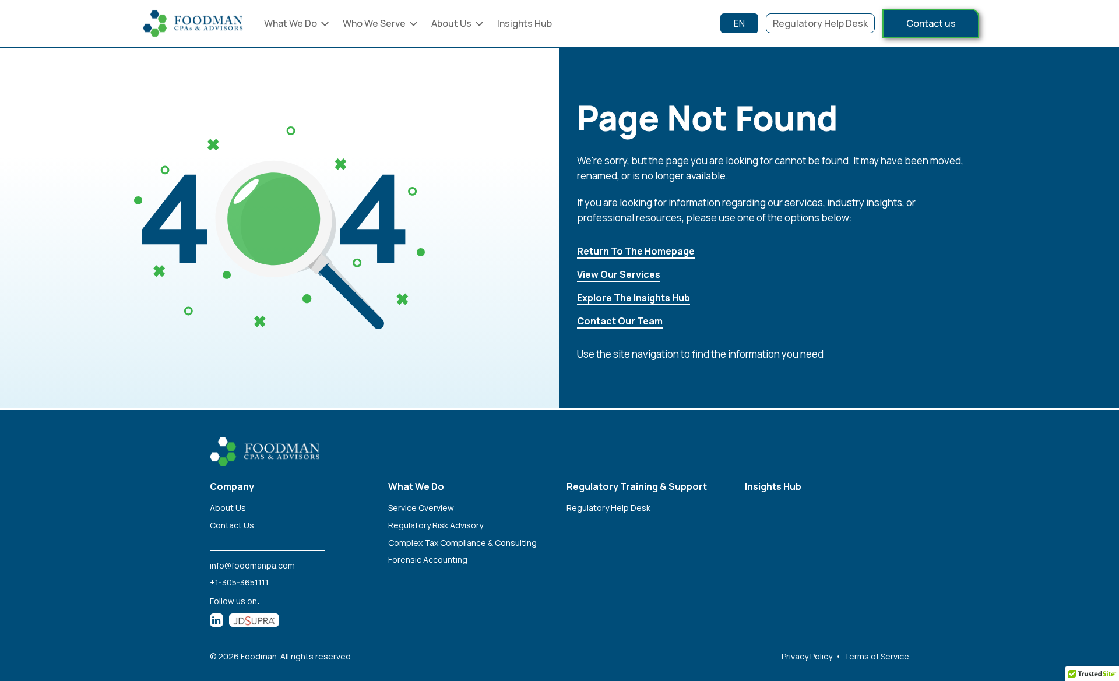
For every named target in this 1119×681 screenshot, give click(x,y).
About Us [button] (451, 23)
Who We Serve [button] (374, 23)
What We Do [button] (290, 23)
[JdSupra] (254, 620)
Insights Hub (524, 23)
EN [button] (739, 23)
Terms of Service (876, 656)
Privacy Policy (807, 656)
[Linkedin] (216, 620)
